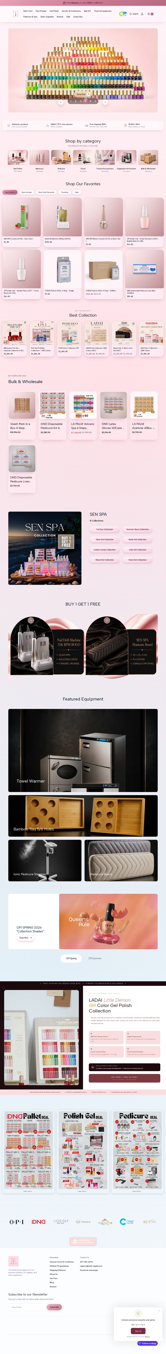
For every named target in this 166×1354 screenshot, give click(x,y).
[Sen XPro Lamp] (152, 1125)
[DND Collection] (94, 1169)
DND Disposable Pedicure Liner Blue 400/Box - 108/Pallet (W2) (21, 480)
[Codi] (138, 1148)
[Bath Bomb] (123, 1125)
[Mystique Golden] (152, 1148)
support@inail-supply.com (91, 1266)
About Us (53, 1274)
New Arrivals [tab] (27, 192)
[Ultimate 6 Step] (152, 1160)
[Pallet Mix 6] (28, 1180)
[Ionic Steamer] (137, 1125)
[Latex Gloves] (13, 1128)
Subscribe (54, 1307)
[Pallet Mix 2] (13, 1161)
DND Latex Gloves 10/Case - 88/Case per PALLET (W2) (113, 426)
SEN (83, 618)
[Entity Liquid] (123, 1137)
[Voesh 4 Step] (139, 1137)
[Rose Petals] (154, 1137)
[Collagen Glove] (122, 1160)
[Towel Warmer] (83, 750)
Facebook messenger (89, 1270)
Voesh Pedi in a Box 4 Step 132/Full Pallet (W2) (20, 426)
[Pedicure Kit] (45, 1128)
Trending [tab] (64, 192)
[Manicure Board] (121, 860)
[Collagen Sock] (137, 1160)
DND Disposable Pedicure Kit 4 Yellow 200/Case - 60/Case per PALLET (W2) (52, 426)
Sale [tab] (77, 192)
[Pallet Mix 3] (28, 1161)
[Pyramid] (93, 1142)
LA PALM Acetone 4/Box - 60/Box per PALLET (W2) (143, 426)
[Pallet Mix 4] (44, 1161)
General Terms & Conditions (62, 1262)
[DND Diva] (72, 1182)
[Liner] (29, 1128)
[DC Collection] (71, 1169)
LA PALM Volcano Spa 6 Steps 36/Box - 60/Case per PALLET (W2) (82, 426)
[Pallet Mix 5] (13, 1180)
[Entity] (72, 1143)
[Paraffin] (29, 1142)
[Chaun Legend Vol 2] (71, 1157)
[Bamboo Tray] (137, 1171)
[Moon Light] (136, 1182)
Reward (53, 1287)
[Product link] (22, 416)
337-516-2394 (86, 1262)
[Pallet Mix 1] (44, 1142)
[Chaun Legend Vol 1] (95, 1157)
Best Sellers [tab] (10, 192)
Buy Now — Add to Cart (125, 1078)
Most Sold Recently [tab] (46, 192)
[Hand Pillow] (121, 1182)
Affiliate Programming (59, 1266)
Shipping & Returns (58, 1270)
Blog (52, 1282)
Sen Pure (53, 1278)
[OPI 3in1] (94, 1182)
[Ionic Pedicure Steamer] (44, 860)
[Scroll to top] (160, 1348)
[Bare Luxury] (123, 1148)
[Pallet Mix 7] (44, 1180)
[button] (133, 14)
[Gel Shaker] (121, 1171)
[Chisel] (72, 1127)
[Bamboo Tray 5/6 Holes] (83, 816)
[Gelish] (95, 1127)
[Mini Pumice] (13, 1142)
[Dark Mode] (123, 14)
